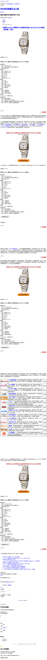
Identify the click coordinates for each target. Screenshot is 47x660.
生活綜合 (10, 17)
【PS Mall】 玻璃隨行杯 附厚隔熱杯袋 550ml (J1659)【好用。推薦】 (16, 558)
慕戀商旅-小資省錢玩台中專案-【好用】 (11, 562)
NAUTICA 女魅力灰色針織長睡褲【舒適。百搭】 (13, 565)
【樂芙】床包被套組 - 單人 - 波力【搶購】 (11, 556)
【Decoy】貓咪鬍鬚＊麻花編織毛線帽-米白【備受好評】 (14, 567)
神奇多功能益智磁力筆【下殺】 (9, 559)
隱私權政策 (30, 644)
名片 (4, 22)
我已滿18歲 (3, 657)
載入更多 (2, 589)
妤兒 (1, 575)
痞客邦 (7, 581)
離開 (6, 657)
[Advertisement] (23, 238)
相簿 (4, 19)
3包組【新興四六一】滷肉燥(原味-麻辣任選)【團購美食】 (14, 566)
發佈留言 (2, 596)
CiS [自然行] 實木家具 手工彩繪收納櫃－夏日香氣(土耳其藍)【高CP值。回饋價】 (19, 569)
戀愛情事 (9, 585)
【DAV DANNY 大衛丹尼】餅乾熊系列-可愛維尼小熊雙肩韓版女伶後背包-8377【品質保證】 (21, 561)
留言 (9, 581)
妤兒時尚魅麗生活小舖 (9, 9)
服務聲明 (34, 644)
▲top (1, 587)
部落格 (4, 21)
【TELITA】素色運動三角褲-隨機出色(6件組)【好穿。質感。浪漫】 (16, 563)
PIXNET (15, 644)
